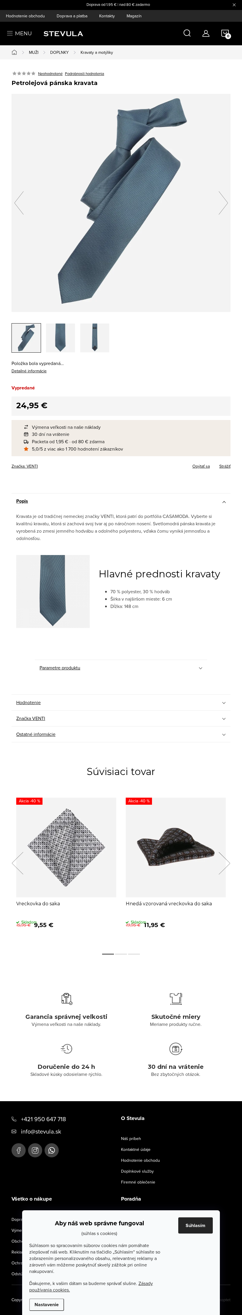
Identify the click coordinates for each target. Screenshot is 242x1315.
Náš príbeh (131, 1138)
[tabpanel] (66, 869)
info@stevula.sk (41, 1131)
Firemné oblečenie (138, 1182)
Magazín (134, 16)
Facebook (19, 1150)
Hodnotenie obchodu (25, 16)
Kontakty (107, 16)
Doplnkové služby (137, 1171)
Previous (17, 863)
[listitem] (124, 427)
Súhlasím (195, 1225)
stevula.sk (35, 1150)
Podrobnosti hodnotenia (84, 73)
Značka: (25, 466)
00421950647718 (52, 1150)
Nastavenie (47, 1304)
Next (224, 863)
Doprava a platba (72, 16)
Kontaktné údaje (136, 1149)
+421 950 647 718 (43, 1119)
